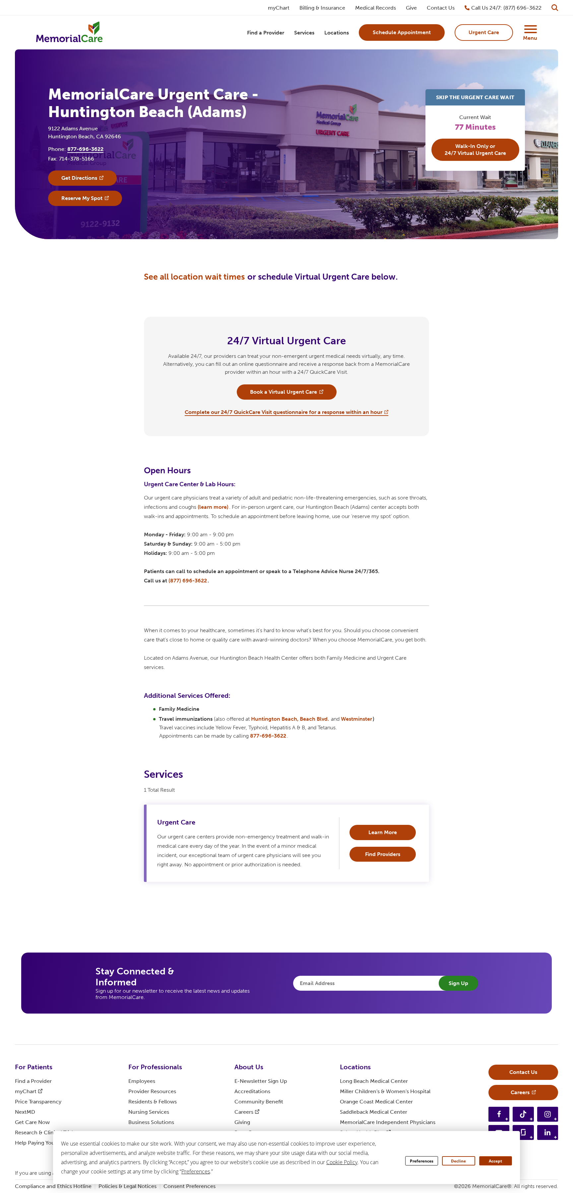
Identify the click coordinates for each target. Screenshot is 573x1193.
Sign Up (458, 983)
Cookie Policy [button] (341, 1162)
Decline (458, 1161)
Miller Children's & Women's (385, 1091)
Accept (495, 1161)
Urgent (176, 822)
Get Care (32, 1122)
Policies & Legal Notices (127, 1186)
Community (258, 1101)
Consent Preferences (189, 1186)
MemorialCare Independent (387, 1122)
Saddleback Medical (373, 1112)
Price (38, 1101)
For (33, 1067)
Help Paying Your (40, 1143)
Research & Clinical (45, 1132)
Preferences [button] (195, 1171)
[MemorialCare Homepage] (69, 32)
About (248, 1067)
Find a (33, 1081)
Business (151, 1122)
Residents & (152, 1101)
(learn (213, 507)
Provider (152, 1091)
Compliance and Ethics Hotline (53, 1186)
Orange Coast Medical (376, 1101)
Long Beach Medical (374, 1081)
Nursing (148, 1112)
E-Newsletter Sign (260, 1081)
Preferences (421, 1161)
